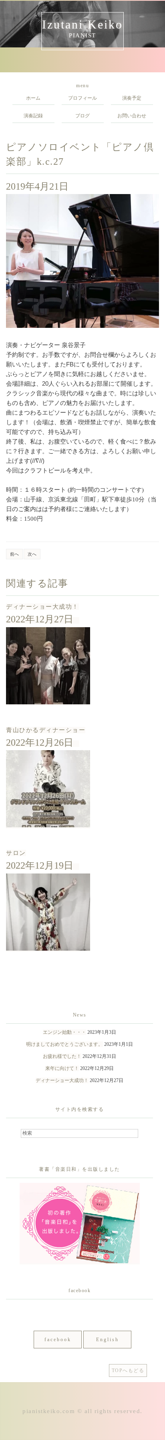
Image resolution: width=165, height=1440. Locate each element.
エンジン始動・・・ (64, 1032)
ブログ (82, 116)
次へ (32, 554)
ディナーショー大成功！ (42, 606)
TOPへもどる (128, 1370)
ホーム (33, 98)
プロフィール (82, 98)
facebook (57, 1339)
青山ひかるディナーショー (45, 730)
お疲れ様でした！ (62, 1056)
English (107, 1339)
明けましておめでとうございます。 (64, 1044)
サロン (16, 853)
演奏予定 (131, 98)
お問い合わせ (131, 116)
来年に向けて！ (62, 1068)
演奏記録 (33, 116)
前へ (14, 554)
